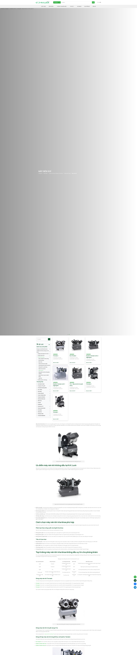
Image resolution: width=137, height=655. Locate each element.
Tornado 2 (88, 384)
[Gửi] (93, 2)
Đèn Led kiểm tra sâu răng (44, 358)
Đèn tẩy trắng (41, 360)
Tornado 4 (55, 356)
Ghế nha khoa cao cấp (43, 363)
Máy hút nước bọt (42, 368)
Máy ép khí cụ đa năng (43, 367)
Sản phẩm (51, 6)
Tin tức (72, 6)
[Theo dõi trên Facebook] (97, 2)
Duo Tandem (73, 356)
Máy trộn (40, 378)
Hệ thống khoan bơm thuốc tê (44, 365)
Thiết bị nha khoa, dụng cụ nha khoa (56, 173)
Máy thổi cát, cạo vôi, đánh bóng (44, 376)
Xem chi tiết (55, 362)
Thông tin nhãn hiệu (62, 6)
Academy (79, 6)
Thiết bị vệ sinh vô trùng (42, 379)
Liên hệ (94, 6)
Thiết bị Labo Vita (41, 355)
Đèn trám (40, 362)
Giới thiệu (43, 6)
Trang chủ (40, 173)
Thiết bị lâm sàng (67, 173)
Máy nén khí (41, 370)
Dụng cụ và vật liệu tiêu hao (42, 349)
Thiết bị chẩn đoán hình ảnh (43, 353)
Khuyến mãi (87, 6)
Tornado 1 (55, 412)
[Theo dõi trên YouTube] (100, 2)
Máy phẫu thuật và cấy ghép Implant (44, 372)
